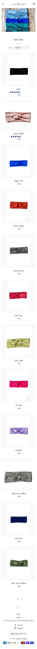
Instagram (19, 628)
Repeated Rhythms (21, 638)
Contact (18, 617)
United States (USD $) (18, 633)
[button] (15, 92)
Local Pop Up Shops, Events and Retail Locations (18, 620)
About (18, 614)
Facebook (20, 625)
